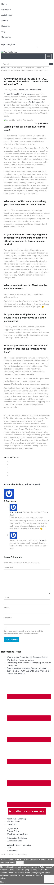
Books (11, 68)
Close (2, 882)
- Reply (43, 540)
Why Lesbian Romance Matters (20, 660)
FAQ (9, 848)
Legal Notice (12, 828)
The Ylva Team (13, 821)
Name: (7, 597)
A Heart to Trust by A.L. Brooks (17, 94)
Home (4, 4)
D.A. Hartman (16, 512)
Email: (7, 607)
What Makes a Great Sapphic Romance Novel (27, 657)
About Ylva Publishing (16, 819)
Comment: (9, 567)
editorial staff (35, 90)
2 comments (22, 90)
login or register (8, 44)
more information (7, 862)
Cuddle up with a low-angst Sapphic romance (26, 668)
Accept (20, 862)
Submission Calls (14, 841)
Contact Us (6, 37)
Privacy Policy (13, 831)
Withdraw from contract (17, 834)
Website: (8, 618)
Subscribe (5, 26)
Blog (3, 31)
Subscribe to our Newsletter (19, 845)
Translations (12, 850)
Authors (4, 20)
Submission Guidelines (17, 838)
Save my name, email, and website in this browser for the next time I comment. (23, 632)
